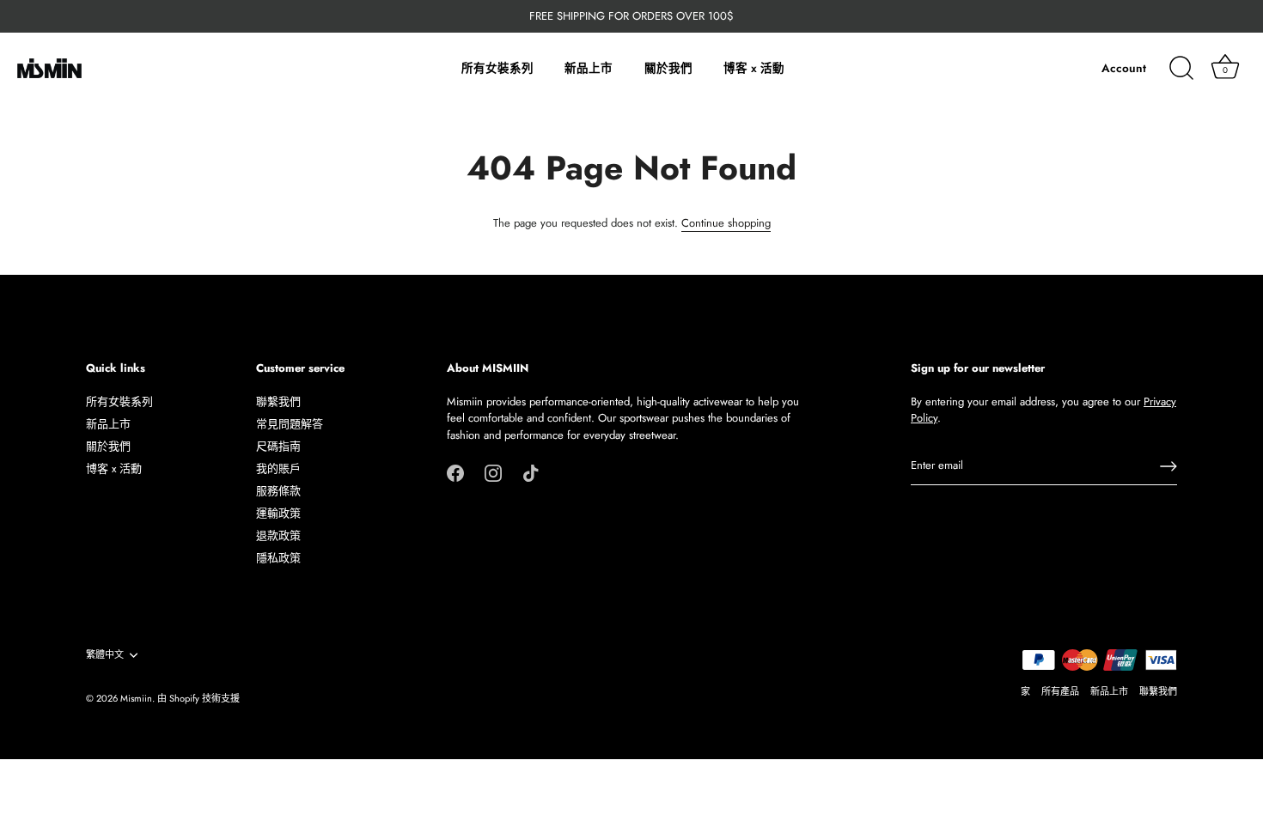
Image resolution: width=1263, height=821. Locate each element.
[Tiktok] (531, 472)
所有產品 (1060, 691)
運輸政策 (278, 513)
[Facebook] (455, 472)
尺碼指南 (278, 446)
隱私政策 (278, 558)
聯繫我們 (278, 401)
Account (1123, 68)
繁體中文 (105, 655)
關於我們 (668, 68)
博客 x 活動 (753, 68)
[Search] (1181, 69)
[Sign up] (1168, 466)
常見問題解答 (289, 424)
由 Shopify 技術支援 (198, 698)
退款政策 (278, 535)
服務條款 (278, 491)
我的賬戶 (278, 468)
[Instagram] (493, 472)
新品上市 (588, 68)
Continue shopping (726, 223)
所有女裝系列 (497, 68)
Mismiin (136, 698)
